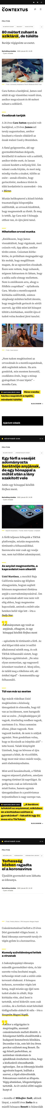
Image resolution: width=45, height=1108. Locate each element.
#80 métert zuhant (8, 26)
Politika (6, 21)
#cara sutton (29, 26)
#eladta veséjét (8, 452)
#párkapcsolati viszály (23, 452)
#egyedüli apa (7, 855)
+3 (41, 26)
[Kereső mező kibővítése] (35, 9)
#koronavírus (18, 855)
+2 (41, 452)
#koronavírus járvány (32, 855)
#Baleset (19, 26)
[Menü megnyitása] (40, 9)
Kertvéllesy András (9, 51)
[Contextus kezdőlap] (15, 9)
